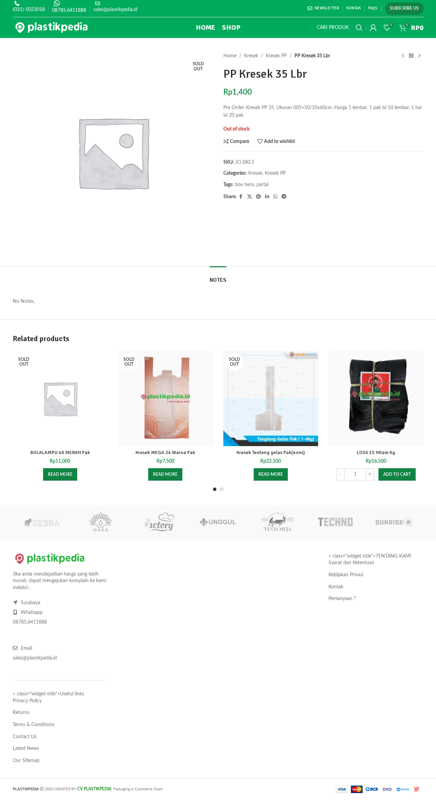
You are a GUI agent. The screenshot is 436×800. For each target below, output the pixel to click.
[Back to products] (411, 56)
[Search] (359, 28)
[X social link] (249, 197)
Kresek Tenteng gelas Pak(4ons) (270, 452)
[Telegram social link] (284, 197)
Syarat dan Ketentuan (351, 562)
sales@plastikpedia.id (115, 9)
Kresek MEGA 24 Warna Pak (165, 452)
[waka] (100, 522)
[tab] (218, 276)
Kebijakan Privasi (345, 574)
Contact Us (25, 736)
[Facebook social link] (241, 197)
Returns (21, 712)
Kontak (335, 587)
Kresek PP (276, 56)
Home (229, 56)
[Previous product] (403, 56)
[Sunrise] (394, 522)
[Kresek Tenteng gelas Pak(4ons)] (270, 398)
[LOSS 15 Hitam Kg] (376, 398)
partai (262, 184)
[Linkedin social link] (267, 197)
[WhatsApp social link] (275, 197)
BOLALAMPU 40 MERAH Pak (60, 452)
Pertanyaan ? (342, 598)
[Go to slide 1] (214, 489)
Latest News (26, 748)
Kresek (251, 56)
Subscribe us (404, 8)
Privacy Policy (27, 700)
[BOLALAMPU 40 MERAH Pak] (60, 398)
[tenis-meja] (276, 522)
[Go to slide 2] (221, 489)
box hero (244, 184)
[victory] (159, 522)
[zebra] (42, 522)
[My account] (373, 28)
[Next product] (419, 56)
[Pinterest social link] (258, 197)
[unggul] (218, 522)
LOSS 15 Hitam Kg (376, 452)
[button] (397, 474)
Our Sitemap (26, 760)
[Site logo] (51, 27)
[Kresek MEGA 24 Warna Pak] (165, 398)
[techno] (335, 522)
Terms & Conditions (33, 724)
